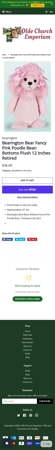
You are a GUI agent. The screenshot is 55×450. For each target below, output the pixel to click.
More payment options (27, 197)
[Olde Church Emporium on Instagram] (36, 416)
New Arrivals (27, 342)
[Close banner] (52, 4)
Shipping (6, 170)
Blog (27, 357)
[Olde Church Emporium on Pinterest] (30, 416)
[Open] (7, 443)
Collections (27, 339)
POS (45, 426)
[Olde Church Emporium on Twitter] (18, 416)
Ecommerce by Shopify (27, 429)
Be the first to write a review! (27, 299)
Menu (8, 12)
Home (4, 55)
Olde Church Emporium (31, 426)
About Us (27, 346)
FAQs (27, 354)
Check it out (38, 5)
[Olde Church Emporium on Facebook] (24, 416)
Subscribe (44, 401)
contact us (27, 350)
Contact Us (27, 382)
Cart (51, 11)
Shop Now (27, 335)
